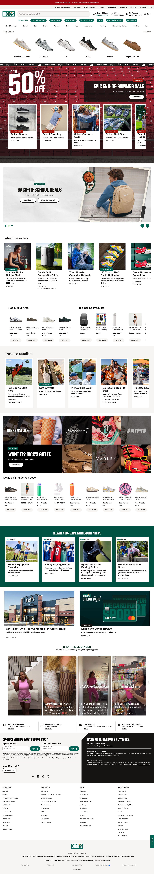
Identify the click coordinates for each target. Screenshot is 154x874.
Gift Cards (133, 7)
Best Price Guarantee (124, 801)
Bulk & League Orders (86, 801)
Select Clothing (52, 134)
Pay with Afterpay (46, 822)
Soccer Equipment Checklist (19, 566)
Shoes (45, 26)
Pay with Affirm (45, 818)
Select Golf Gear (116, 134)
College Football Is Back (114, 389)
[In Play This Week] (82, 384)
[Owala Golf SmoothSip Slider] (49, 269)
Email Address (8, 746)
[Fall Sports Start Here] (19, 384)
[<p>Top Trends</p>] (44, 53)
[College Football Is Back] (114, 384)
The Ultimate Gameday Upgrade (80, 274)
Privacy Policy (51, 865)
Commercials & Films (9, 812)
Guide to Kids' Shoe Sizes (130, 566)
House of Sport (84, 794)
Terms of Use (25, 865)
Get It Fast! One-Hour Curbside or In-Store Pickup (36, 628)
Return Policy (122, 791)
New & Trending (11, 26)
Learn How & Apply (144, 764)
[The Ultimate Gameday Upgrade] (81, 269)
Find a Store (83, 791)
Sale (146, 26)
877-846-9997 (98, 860)
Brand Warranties (123, 818)
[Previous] (142, 226)
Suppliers (5, 825)
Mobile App (44, 815)
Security (120, 825)
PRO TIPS (121, 832)
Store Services (45, 808)
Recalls (120, 812)
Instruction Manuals (123, 822)
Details (86, 728)
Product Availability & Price (125, 805)
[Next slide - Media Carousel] (148, 683)
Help (151, 7)
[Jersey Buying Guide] (58, 561)
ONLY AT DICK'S (122, 836)
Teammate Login (7, 829)
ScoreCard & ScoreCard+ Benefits (51, 794)
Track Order (143, 7)
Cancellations (122, 794)
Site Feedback (77, 870)
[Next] (147, 226)
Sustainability (6, 818)
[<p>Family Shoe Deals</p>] (22, 53)
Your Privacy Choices (101, 865)
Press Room (6, 822)
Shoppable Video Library (87, 818)
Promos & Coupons (85, 812)
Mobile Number (47, 746)
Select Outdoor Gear (83, 135)
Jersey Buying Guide (57, 564)
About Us (5, 791)
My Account (44, 791)
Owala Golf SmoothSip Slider (48, 274)
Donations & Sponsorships (10, 798)
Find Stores (123, 7)
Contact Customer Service (48, 801)
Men (66, 26)
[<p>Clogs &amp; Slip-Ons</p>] (132, 53)
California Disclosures (129, 865)
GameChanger (84, 798)
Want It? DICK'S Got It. (29, 454)
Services (101, 7)
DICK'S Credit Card (89, 7)
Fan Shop (103, 26)
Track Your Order (46, 805)
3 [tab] (5, 226)
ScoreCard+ (77, 7)
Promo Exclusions (123, 808)
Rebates (82, 815)
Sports (25, 26)
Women (56, 26)
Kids (76, 26)
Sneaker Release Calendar (63, 7)
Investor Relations (8, 815)
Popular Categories (85, 825)
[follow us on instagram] (48, 776)
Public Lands (83, 808)
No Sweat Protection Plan (125, 815)
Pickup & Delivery (112, 7)
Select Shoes (19, 134)
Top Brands (83, 822)
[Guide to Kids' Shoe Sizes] (132, 561)
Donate (124, 728)
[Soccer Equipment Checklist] (22, 561)
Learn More (11, 728)
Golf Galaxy (83, 805)
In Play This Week (81, 388)
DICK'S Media (6, 805)
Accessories (89, 26)
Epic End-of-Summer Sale (119, 86)
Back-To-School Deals (39, 189)
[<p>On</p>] (66, 53)
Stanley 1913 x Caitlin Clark (14, 274)
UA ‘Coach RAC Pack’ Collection (110, 274)
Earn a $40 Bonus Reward (96, 628)
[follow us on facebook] (43, 776)
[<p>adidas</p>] (110, 53)
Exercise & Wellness (120, 26)
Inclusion (5, 808)
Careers (5, 794)
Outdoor (136, 26)
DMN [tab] (9, 226)
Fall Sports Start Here (17, 389)
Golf (35, 26)
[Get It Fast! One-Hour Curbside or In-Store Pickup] (39, 625)
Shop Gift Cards (108, 746)
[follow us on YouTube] (33, 776)
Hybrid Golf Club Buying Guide (91, 566)
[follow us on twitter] (38, 776)
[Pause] (12, 226)
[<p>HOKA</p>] (88, 53)
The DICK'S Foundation (9, 801)
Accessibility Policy (77, 865)
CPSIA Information (123, 829)
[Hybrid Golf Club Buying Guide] (95, 561)
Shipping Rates (122, 798)
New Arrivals (46, 388)
